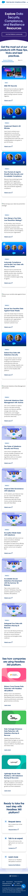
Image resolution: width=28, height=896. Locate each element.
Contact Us (12, 848)
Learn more (7, 705)
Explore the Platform (14, 865)
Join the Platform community (14, 34)
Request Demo (13, 829)
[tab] (8, 60)
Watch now (7, 100)
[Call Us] (23, 886)
